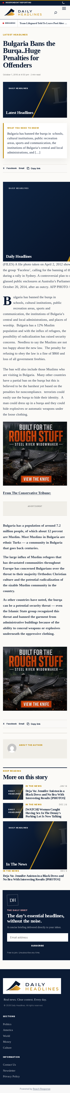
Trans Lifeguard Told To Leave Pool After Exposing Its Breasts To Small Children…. (43, 23)
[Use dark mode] (63, 3)
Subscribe (37, 945)
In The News (34, 786)
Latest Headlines (15, 34)
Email (21, 168)
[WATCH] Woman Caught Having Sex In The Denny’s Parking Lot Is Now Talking (43, 812)
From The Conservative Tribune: (27, 493)
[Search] (55, 12)
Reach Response (41, 1088)
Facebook (12, 168)
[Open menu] (64, 12)
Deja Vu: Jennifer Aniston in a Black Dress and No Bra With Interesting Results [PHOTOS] (45, 794)
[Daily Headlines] (23, 12)
